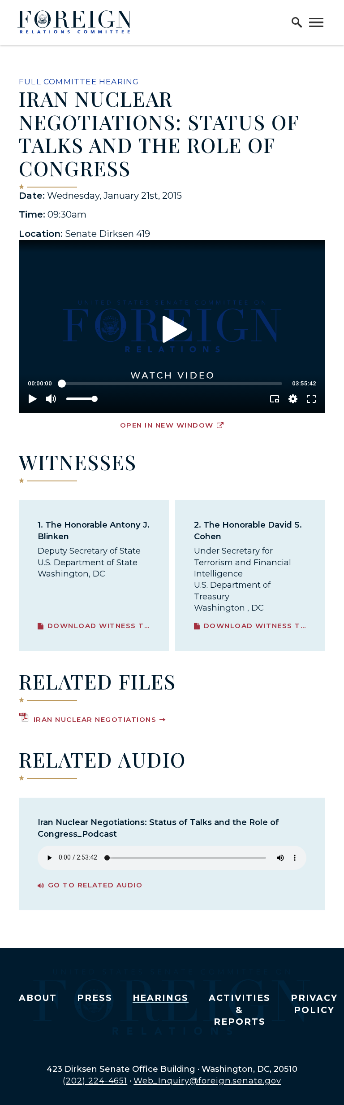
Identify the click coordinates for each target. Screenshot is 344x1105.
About (38, 998)
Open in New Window (167, 425)
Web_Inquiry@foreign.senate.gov (207, 1080)
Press (94, 998)
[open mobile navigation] (316, 22)
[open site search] (297, 22)
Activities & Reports (240, 1010)
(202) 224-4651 (95, 1080)
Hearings (161, 998)
